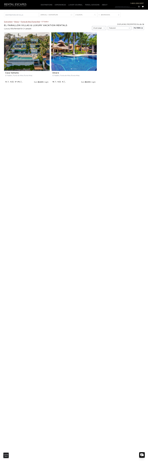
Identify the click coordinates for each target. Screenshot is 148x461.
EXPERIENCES (60, 5)
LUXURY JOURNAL (75, 5)
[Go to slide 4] (28, 68)
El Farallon (45, 22)
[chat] (142, 455)
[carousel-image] (27, 51)
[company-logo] (15, 4)
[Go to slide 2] (25, 68)
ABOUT (104, 5)
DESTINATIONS (46, 5)
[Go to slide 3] (26, 68)
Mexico (16, 22)
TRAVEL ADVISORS (92, 5)
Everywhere (8, 22)
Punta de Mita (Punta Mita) (30, 22)
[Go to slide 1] (71, 68)
